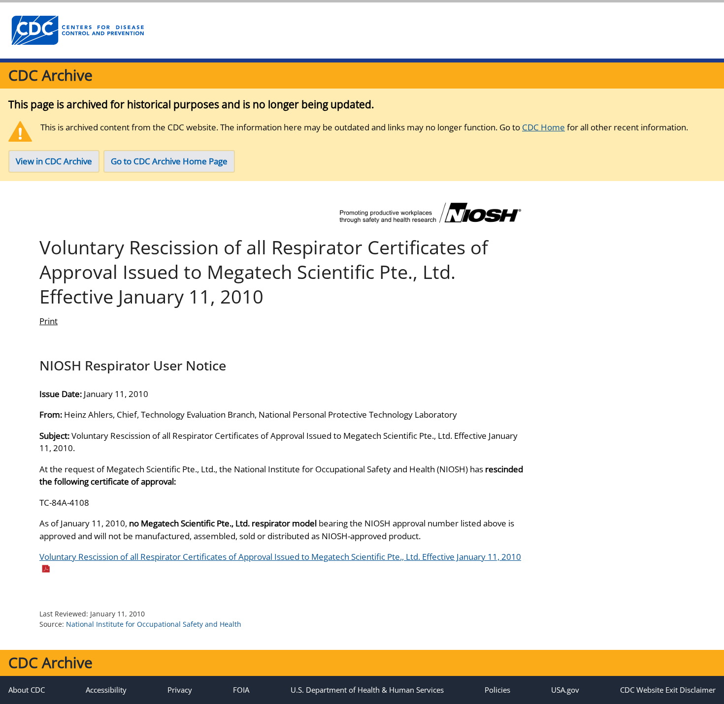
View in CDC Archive (54, 161)
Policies (497, 690)
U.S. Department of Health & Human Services (367, 690)
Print (48, 321)
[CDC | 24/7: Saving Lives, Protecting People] (77, 30)
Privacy (179, 690)
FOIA (241, 690)
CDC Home (543, 127)
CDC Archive (50, 75)
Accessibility (106, 690)
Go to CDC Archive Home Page (169, 161)
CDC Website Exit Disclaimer (668, 690)
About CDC (26, 690)
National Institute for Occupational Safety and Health (153, 624)
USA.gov (565, 690)
